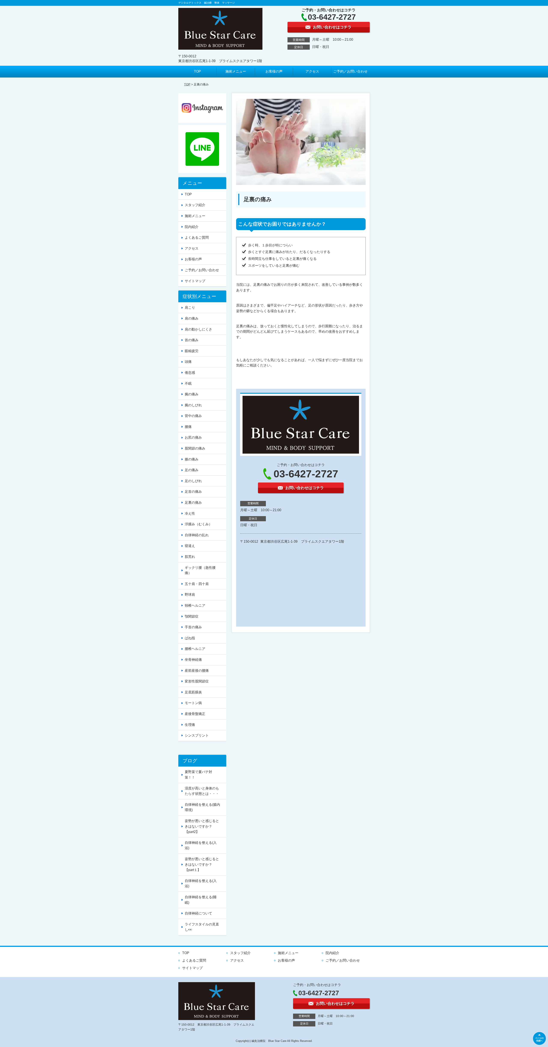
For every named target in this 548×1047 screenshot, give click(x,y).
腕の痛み (191, 394)
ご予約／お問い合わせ (350, 71)
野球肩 (190, 594)
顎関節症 (191, 616)
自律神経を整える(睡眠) (201, 899)
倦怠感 (190, 372)
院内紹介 (191, 227)
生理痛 (190, 725)
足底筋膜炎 (193, 692)
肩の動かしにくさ (198, 329)
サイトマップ (195, 281)
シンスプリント (197, 735)
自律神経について (198, 913)
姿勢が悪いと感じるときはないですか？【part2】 (202, 826)
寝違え (190, 546)
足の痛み (191, 470)
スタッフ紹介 (195, 205)
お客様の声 (274, 71)
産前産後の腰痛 (197, 670)
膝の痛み (191, 459)
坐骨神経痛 (193, 659)
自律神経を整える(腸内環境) (202, 807)
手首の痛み (193, 627)
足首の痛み (193, 491)
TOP (197, 71)
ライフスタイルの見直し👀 (202, 927)
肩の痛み (191, 318)
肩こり (190, 307)
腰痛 (188, 427)
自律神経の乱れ (197, 535)
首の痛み (191, 340)
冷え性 (190, 513)
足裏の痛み (193, 502)
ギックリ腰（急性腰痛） (200, 570)
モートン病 (193, 703)
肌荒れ (190, 556)
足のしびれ (193, 481)
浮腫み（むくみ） (198, 524)
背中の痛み (193, 416)
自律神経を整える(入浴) (201, 845)
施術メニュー (235, 71)
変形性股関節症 (197, 681)
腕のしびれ (193, 405)
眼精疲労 (191, 351)
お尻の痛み (193, 437)
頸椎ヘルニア (195, 605)
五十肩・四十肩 (197, 584)
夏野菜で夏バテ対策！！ (198, 774)
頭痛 (188, 361)
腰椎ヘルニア (195, 649)
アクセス (312, 71)
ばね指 (190, 638)
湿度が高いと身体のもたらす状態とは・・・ (202, 791)
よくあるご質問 (197, 237)
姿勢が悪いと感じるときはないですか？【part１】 (202, 864)
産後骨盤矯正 (195, 714)
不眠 (188, 383)
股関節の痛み (195, 448)
